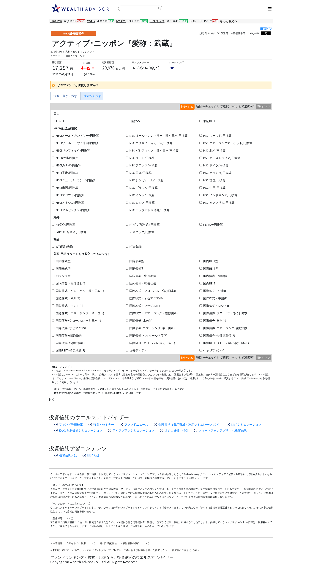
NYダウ (121, 21)
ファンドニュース (136, 424)
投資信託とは (68, 455)
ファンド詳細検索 (71, 424)
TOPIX (91, 21)
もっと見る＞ (229, 21)
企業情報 (57, 543)
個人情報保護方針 (109, 543)
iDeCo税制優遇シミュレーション (80, 430)
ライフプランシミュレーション (133, 430)
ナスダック (157, 21)
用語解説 (266, 29)
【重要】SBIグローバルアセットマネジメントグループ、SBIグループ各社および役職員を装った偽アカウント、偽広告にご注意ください (125, 550)
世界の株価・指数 (176, 430)
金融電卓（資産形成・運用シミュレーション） (189, 424)
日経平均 (56, 21)
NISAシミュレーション (246, 424)
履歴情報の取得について (136, 543)
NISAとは (93, 455)
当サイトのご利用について (80, 543)
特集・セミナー (103, 424)
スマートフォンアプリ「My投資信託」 (224, 430)
